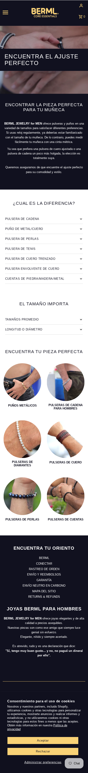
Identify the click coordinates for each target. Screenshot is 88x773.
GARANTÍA (44, 580)
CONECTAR (44, 563)
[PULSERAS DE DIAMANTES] (22, 439)
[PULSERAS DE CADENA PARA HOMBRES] (66, 382)
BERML (44, 558)
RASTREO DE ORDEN (44, 569)
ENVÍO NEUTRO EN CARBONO (44, 585)
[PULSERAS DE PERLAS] (22, 496)
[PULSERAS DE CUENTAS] (66, 496)
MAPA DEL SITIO (44, 591)
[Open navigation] (11, 12)
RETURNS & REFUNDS (44, 596)
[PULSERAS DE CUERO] (66, 439)
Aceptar (43, 740)
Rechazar (43, 751)
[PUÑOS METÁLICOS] (22, 382)
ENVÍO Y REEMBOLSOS (44, 574)
